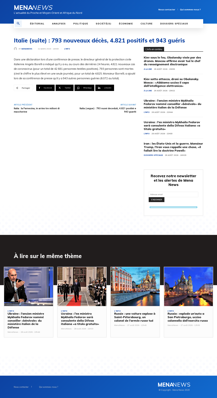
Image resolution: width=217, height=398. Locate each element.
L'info (67, 49)
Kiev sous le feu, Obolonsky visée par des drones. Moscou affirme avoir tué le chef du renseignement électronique (172, 61)
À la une (148, 69)
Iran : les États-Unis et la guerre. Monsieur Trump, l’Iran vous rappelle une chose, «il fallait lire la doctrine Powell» (173, 147)
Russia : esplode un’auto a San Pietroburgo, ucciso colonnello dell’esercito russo (188, 317)
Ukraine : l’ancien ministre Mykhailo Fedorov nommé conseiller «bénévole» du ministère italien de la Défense (172, 104)
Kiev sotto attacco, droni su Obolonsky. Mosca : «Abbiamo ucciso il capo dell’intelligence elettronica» (171, 82)
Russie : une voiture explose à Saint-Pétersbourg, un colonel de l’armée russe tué (134, 317)
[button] (18, 23)
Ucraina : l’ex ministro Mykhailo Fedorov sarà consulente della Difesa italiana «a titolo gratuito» (172, 125)
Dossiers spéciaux (153, 155)
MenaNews (26, 49)
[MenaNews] (16, 48)
